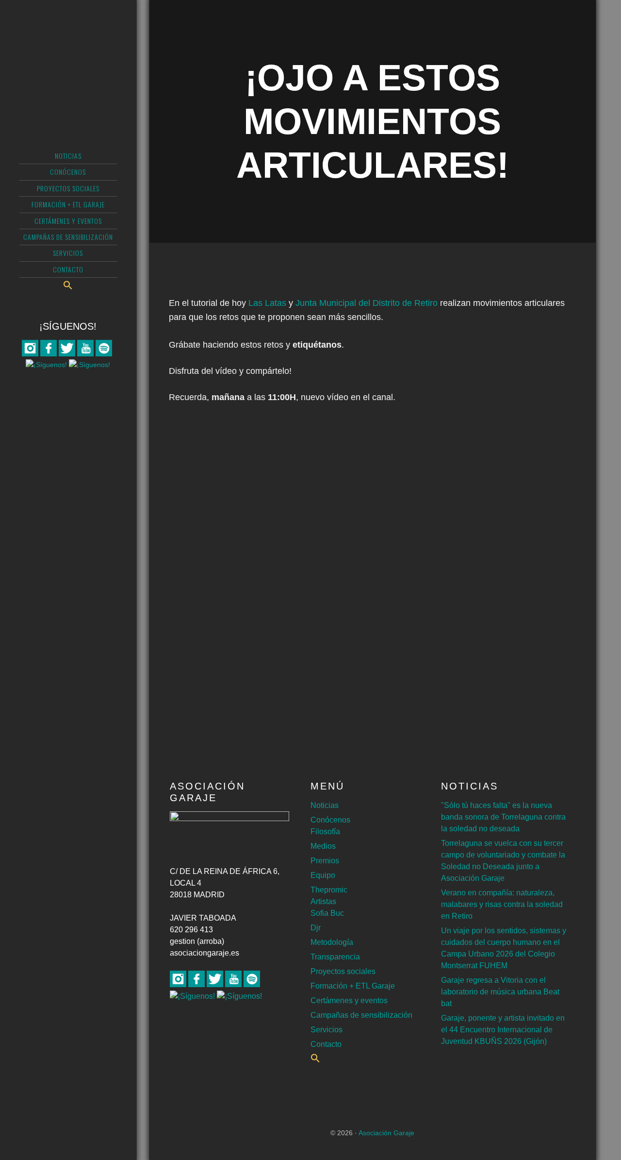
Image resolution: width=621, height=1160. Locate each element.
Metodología (331, 942)
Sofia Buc (327, 913)
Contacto (326, 1044)
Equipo (322, 875)
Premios (324, 861)
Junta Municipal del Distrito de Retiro (366, 303)
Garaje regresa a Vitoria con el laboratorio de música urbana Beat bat (500, 992)
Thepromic (328, 890)
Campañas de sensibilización (361, 1015)
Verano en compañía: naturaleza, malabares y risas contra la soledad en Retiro (502, 904)
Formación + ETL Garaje (352, 986)
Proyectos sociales (343, 971)
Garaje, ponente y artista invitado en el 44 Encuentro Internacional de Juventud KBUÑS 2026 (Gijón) (503, 1029)
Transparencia (335, 957)
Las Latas (267, 303)
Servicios (326, 1030)
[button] (68, 285)
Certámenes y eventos (349, 1000)
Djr (315, 928)
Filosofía (325, 831)
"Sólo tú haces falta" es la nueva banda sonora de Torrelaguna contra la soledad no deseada (503, 817)
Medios (323, 846)
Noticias (324, 805)
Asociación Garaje (68, 46)
